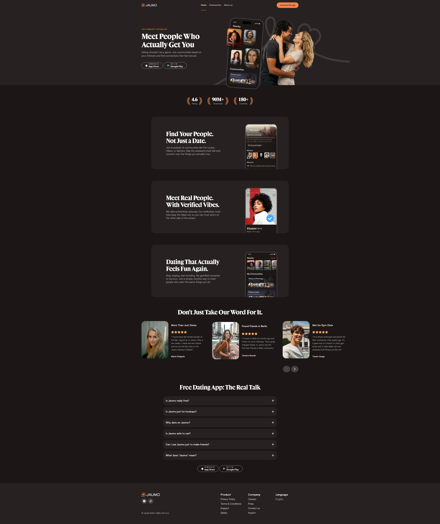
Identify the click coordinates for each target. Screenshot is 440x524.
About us (228, 5)
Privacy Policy (228, 499)
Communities (215, 5)
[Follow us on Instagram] (144, 501)
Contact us (254, 508)
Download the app (287, 5)
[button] (286, 369)
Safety (224, 512)
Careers (252, 499)
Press (251, 503)
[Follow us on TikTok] (150, 501)
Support (225, 508)
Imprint (252, 512)
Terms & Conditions (231, 503)
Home (203, 5)
